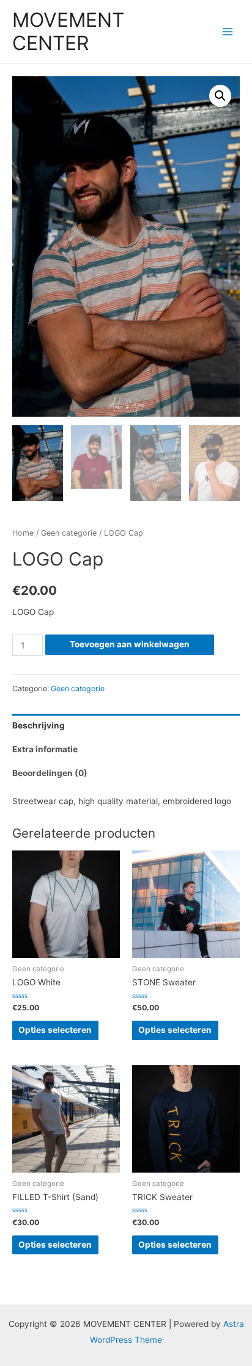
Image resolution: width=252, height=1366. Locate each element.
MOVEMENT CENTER (68, 31)
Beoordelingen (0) (49, 773)
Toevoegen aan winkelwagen (130, 644)
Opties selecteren (55, 1030)
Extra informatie (45, 749)
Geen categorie (69, 532)
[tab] (126, 726)
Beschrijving (38, 725)
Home (23, 532)
